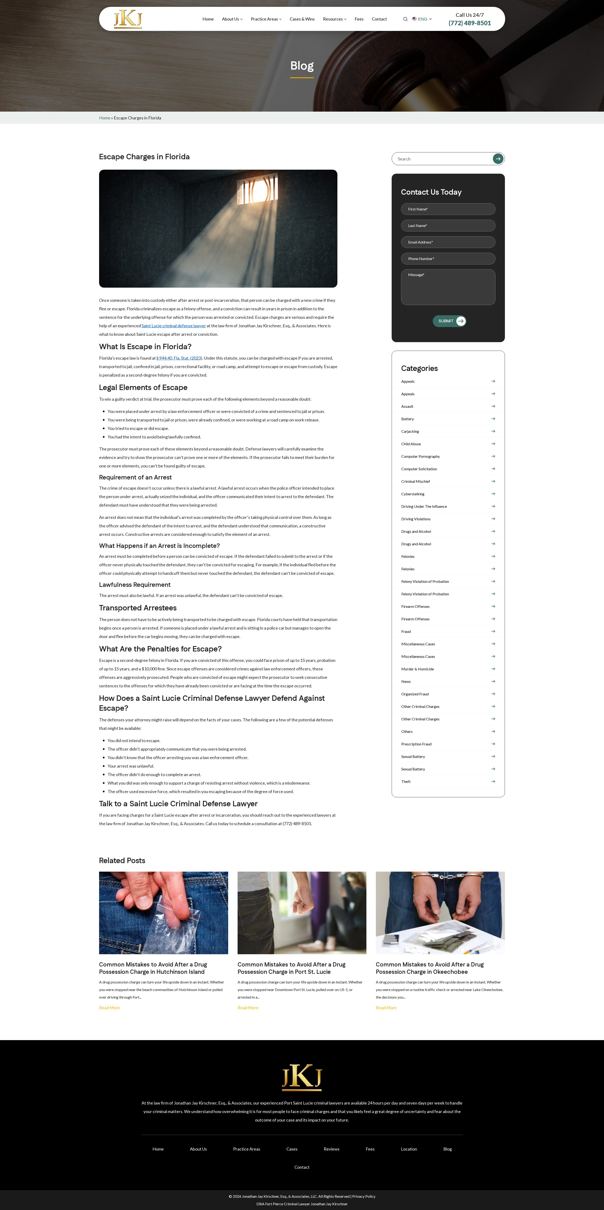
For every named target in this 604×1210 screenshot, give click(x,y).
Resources (333, 18)
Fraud (406, 631)
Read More (109, 1007)
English (422, 19)
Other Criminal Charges (420, 706)
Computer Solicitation (419, 468)
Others (407, 731)
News (406, 681)
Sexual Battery (413, 756)
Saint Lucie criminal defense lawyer (174, 325)
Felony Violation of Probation (425, 581)
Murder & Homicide (417, 669)
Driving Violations (416, 519)
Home (208, 18)
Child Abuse (411, 443)
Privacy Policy (363, 1196)
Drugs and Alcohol (416, 531)
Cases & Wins (302, 18)
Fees (359, 18)
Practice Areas (264, 18)
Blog (447, 1148)
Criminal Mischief (415, 481)
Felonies (408, 556)
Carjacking (410, 431)
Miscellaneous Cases (418, 644)
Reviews (332, 1148)
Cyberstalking (412, 494)
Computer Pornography (420, 456)
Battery (407, 418)
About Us (230, 18)
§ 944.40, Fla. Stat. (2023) (179, 358)
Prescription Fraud (416, 744)
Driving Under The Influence (424, 506)
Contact (379, 18)
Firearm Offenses (415, 606)
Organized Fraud (415, 694)
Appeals (408, 381)
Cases (292, 1148)
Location (409, 1148)
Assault (407, 406)
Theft (406, 781)
